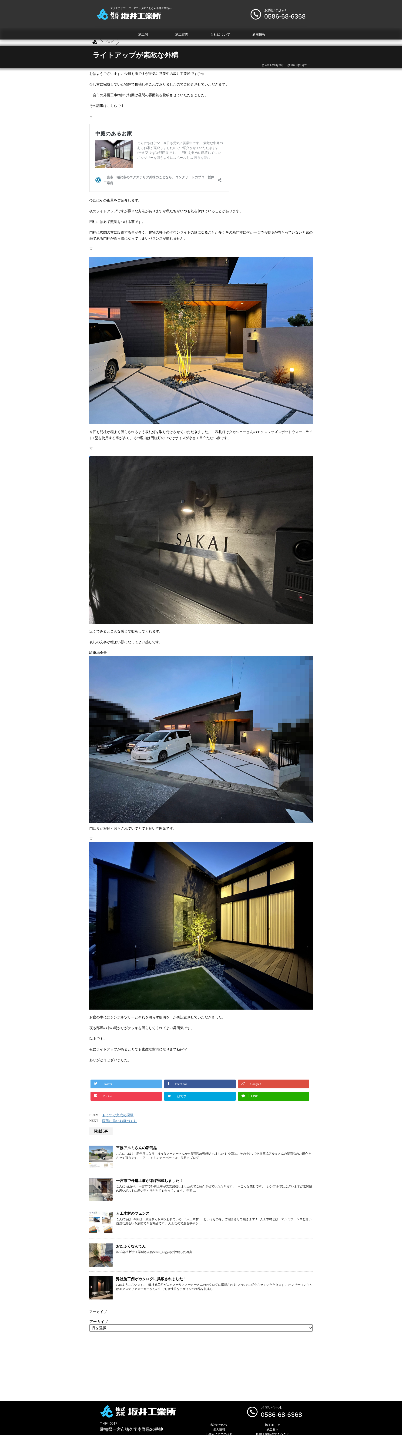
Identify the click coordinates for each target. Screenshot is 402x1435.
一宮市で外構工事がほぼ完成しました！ (149, 1181)
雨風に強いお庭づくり (119, 1121)
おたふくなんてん (131, 1246)
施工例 (143, 34)
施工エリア (272, 1425)
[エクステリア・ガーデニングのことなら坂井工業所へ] (128, 18)
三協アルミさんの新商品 (136, 1148)
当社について (220, 34)
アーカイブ (98, 1322)
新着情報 (258, 34)
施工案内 (181, 34)
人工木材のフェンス (133, 1213)
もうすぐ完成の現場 (118, 1115)
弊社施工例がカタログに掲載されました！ (151, 1279)
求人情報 (219, 1429)
